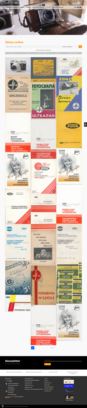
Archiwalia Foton (13, 53)
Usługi (34, 7)
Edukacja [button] (28, 7)
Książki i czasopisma (42, 53)
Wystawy (55, 7)
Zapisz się (47, 364)
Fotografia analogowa (48, 388)
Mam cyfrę (46, 380)
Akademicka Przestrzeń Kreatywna (72, 373)
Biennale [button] (61, 7)
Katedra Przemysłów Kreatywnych (34, 372)
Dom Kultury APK (53, 372)
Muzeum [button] (15, 7)
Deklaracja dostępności (10, 396)
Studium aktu (47, 384)
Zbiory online (48, 7)
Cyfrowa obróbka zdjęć (48, 386)
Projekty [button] (22, 7)
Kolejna (52, 348)
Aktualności (9, 7)
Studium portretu (47, 382)
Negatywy (57, 53)
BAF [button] (38, 7)
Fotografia (27, 53)
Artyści (42, 7)
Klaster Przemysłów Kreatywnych (14, 372)
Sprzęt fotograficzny (73, 53)
